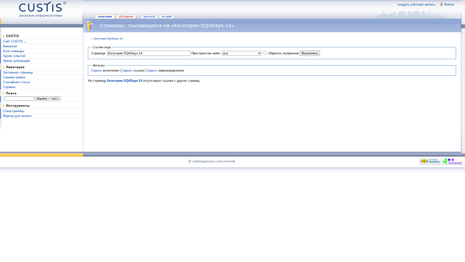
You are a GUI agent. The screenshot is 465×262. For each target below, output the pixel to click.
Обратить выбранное (283, 53)
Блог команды (13, 51)
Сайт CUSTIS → (15, 41)
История (167, 16)
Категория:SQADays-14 (108, 38)
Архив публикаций (16, 61)
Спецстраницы (13, 111)
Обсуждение (126, 16)
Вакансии (10, 46)
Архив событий (14, 56)
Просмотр (149, 16)
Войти (449, 4)
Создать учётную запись (416, 4)
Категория (105, 16)
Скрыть (96, 70)
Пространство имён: (206, 53)
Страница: (98, 53)
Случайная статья (16, 82)
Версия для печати (17, 116)
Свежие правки (14, 77)
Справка (9, 87)
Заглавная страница (18, 72)
